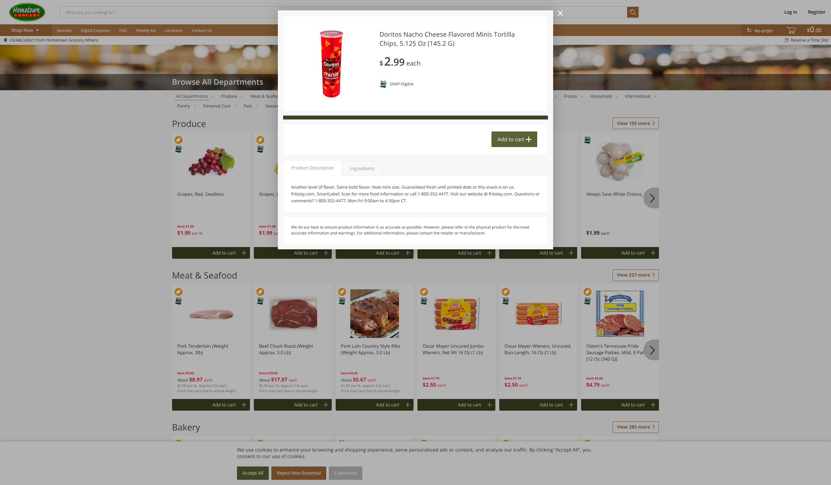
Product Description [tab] (312, 168)
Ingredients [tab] (362, 169)
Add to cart (511, 139)
